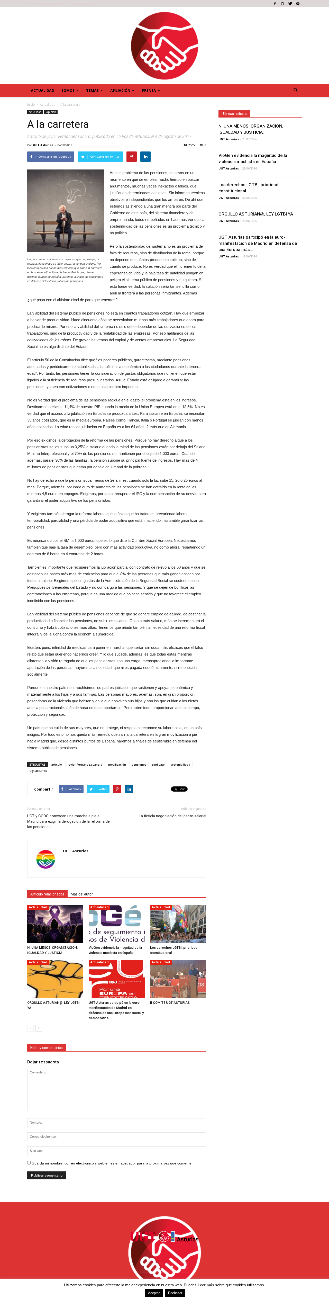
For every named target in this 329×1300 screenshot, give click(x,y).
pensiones (139, 764)
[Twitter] (290, 4)
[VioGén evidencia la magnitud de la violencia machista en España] (117, 924)
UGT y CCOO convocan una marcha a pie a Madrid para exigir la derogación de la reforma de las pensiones (68, 821)
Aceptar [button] (154, 1293)
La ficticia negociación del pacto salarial (172, 816)
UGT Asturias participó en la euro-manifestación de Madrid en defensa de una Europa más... (257, 243)
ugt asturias (38, 771)
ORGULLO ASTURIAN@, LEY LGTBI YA (255, 214)
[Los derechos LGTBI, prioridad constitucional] (178, 924)
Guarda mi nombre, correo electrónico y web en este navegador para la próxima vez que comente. (112, 1163)
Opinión (51, 112)
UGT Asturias (43, 145)
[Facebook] (275, 4)
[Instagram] (282, 4)
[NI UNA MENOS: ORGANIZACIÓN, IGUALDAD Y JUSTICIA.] (55, 924)
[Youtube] (298, 4)
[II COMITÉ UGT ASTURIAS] (178, 979)
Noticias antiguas (81, 3)
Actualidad (42, 90)
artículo (56, 764)
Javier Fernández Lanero (85, 764)
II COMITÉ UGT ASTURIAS (170, 1003)
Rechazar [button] (175, 1293)
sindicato (158, 764)
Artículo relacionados (47, 894)
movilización (117, 764)
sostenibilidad (180, 764)
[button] (295, 90)
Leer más (206, 1285)
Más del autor (82, 894)
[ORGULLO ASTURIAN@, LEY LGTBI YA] (55, 979)
